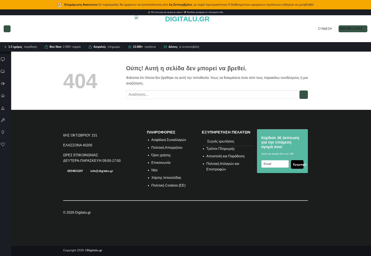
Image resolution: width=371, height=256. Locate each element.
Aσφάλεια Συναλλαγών (168, 140)
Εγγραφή (298, 164)
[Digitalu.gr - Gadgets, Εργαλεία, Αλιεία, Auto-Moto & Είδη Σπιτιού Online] (185, 28)
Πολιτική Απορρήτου (166, 147)
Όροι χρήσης (161, 155)
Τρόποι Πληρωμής (220, 148)
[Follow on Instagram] (354, 12)
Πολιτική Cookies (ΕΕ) (168, 185)
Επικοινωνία (161, 162)
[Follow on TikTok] (357, 12)
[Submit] (304, 94)
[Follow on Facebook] (351, 12)
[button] (7, 28)
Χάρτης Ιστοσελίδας (166, 177)
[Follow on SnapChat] (360, 12)
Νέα (154, 170)
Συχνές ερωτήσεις (220, 141)
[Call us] (366, 12)
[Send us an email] (363, 12)
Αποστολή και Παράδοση (225, 156)
